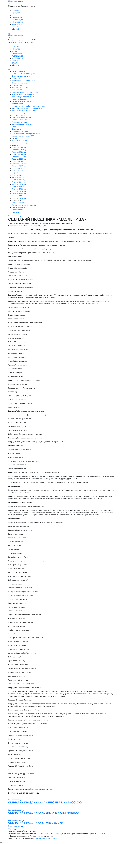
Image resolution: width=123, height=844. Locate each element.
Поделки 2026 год (19, 170)
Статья (14, 127)
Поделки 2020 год (19, 157)
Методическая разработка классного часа (28, 106)
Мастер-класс (17, 104)
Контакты (15, 212)
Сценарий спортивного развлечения (26, 134)
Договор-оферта (18, 203)
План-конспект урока (20, 122)
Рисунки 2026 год (19, 198)
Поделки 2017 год (19, 150)
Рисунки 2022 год (19, 189)
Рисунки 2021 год (18, 187)
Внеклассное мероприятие (22, 76)
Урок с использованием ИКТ (23, 136)
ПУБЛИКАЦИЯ (17, 20)
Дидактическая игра (20, 83)
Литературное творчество (22, 101)
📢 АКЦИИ (16, 29)
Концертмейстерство (20, 99)
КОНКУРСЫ (16, 13)
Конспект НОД (17, 90)
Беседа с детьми (18, 71)
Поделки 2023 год (19, 164)
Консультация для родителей (23, 97)
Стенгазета (16, 129)
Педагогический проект (21, 120)
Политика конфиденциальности (48, 838)
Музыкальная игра (19, 113)
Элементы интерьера (20, 140)
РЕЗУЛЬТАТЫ (17, 24)
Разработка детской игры (22, 124)
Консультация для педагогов (23, 94)
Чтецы (14, 138)
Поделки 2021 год (19, 159)
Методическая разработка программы (27, 108)
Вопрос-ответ (17, 210)
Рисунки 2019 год (18, 182)
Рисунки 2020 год (19, 184)
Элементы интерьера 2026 (22, 143)
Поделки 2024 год (19, 166)
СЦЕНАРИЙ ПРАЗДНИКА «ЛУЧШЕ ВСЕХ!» (36, 822)
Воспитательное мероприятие (23, 81)
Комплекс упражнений (20, 87)
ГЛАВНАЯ (15, 11)
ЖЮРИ (14, 15)
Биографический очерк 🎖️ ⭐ (23, 74)
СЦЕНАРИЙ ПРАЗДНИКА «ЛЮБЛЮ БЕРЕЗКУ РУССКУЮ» (45, 802)
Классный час (17, 85)
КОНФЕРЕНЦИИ (18, 22)
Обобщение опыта (19, 115)
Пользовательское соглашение (24, 205)
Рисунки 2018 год (18, 180)
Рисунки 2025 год (19, 196)
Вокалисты (16, 78)
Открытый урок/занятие (21, 117)
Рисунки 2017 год (18, 177)
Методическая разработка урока (24, 111)
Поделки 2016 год (19, 147)
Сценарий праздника (20, 131)
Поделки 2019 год (19, 154)
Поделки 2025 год (19, 168)
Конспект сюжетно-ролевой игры (25, 92)
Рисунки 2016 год (18, 175)
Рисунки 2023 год (19, 191)
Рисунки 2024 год (19, 194)
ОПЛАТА (15, 27)
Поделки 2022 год (19, 161)
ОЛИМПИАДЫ (17, 17)
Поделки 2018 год (19, 152)
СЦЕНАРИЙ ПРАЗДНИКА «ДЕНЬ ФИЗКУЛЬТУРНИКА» (43, 812)
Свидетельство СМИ (20, 207)
